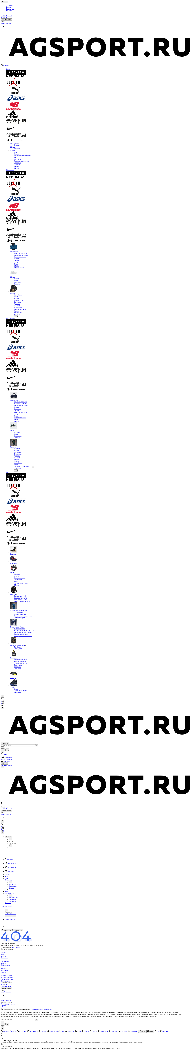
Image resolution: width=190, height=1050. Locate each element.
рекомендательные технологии (41, 1009)
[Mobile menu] (2, 767)
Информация (5, 965)
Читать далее (100, 1014)
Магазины (4, 970)
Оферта (3, 1006)
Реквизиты (4, 968)
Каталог (3, 952)
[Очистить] (36, 745)
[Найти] (7, 750)
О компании (5, 961)
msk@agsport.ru (6, 23)
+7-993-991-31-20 (6, 16)
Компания (4, 958)
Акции (3, 954)
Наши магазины (6, 765)
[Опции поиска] (2, 747)
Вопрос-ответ (5, 981)
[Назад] (10, 839)
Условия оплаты (6, 975)
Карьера (3, 963)
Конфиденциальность (8, 1004)
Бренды (3, 956)
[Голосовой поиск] (3, 750)
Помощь (3, 972)
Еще (16, 316)
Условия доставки (7, 977)
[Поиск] (2, 696)
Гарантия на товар (7, 979)
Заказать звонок (6, 19)
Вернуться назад (6, 947)
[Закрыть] (2, 833)
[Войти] (2, 699)
